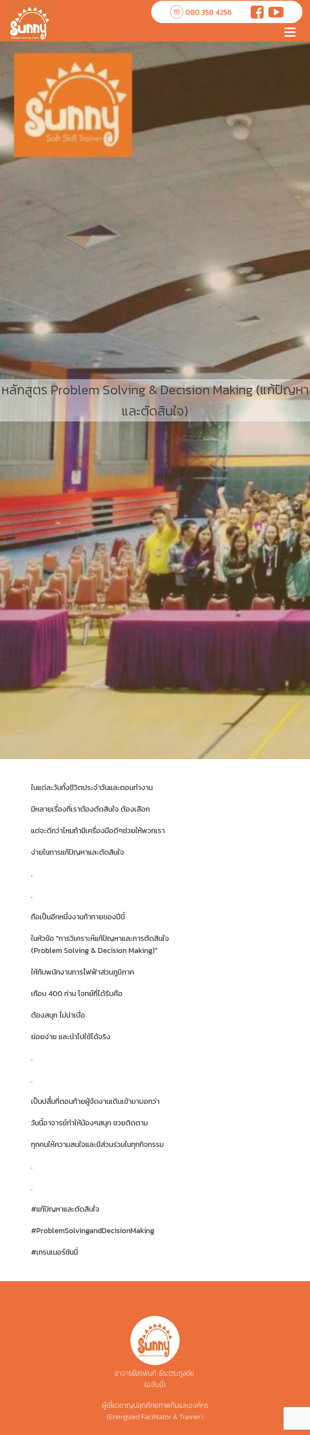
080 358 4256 (208, 12)
